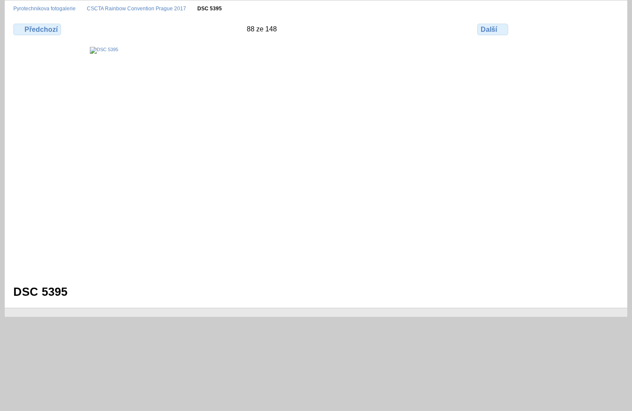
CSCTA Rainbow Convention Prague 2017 (136, 8)
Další (489, 29)
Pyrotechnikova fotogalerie (44, 8)
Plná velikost (534, 28)
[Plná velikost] (261, 161)
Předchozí (41, 29)
